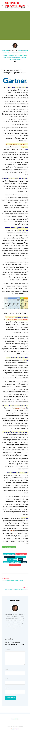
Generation (11, 54)
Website (7, 688)
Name (6, 669)
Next (16, 588)
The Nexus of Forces (15, 564)
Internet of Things (8, 562)
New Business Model (20, 55)
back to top (14, 728)
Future (5, 54)
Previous (12, 579)
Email (6, 678)
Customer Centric (20, 556)
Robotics (23, 57)
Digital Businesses (12, 559)
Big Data (25, 50)
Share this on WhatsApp (9, 547)
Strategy (19, 50)
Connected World (9, 52)
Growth (17, 54)
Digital (17, 52)
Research (12, 57)
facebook (15, 719)
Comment (8, 649)
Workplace (18, 59)
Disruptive (23, 52)
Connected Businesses (8, 554)
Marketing (11, 55)
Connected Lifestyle (21, 554)
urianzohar (5, 50)
